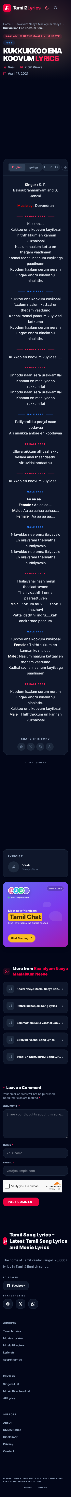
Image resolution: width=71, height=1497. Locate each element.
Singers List (11, 1384)
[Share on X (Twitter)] (31, 747)
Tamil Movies (12, 1331)
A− (45, 167)
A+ (56, 167)
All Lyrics (9, 1398)
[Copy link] (50, 747)
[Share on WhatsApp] (40, 747)
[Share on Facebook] (21, 747)
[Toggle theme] (46, 7)
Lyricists (9, 1352)
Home (7, 24)
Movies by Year (13, 1338)
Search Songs (12, 1359)
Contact (8, 1451)
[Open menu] (64, 7)
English (17, 167)
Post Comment (21, 1201)
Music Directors (14, 1345)
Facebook (18, 1285)
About (7, 1422)
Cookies (42, 1487)
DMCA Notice (12, 1429)
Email (8, 1162)
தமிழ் (33, 167)
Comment (11, 1106)
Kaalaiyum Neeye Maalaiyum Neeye (38, 24)
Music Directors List (16, 1391)
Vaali (11, 67)
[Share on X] (20, 1304)
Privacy (8, 1444)
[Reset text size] (51, 167)
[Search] (55, 7)
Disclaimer (10, 1437)
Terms (28, 1487)
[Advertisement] (35, 118)
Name (8, 1144)
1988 (9, 42)
